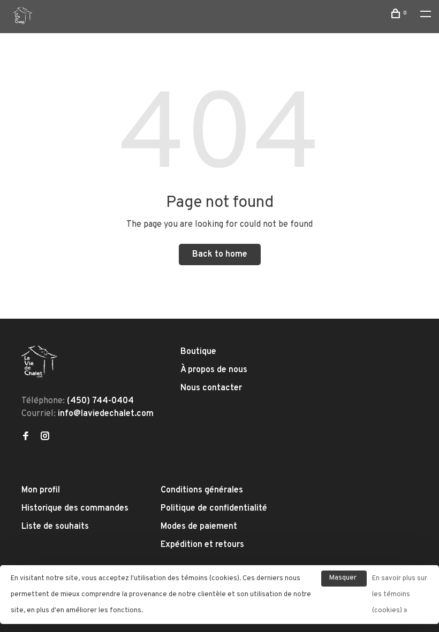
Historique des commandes (74, 508)
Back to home (219, 254)
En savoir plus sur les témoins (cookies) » (399, 594)
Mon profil (40, 490)
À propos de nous (213, 370)
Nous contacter (211, 388)
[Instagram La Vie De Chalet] (45, 437)
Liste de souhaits (55, 526)
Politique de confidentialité (214, 508)
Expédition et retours (202, 544)
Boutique (198, 351)
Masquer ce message (344, 580)
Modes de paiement (199, 526)
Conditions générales (202, 490)
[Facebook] (25, 437)
